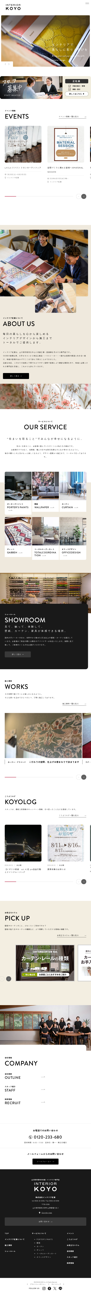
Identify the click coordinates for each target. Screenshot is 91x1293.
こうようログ (72, 1239)
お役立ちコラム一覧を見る (68, 935)
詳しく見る (14, 376)
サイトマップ (56, 1284)
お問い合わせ (44, 1221)
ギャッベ (40, 1250)
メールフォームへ (44, 1161)
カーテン (40, 1246)
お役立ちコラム (73, 1245)
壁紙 (38, 1243)
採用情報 (13, 1101)
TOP (7, 1233)
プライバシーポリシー (38, 1284)
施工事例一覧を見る (70, 703)
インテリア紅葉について (15, 1239)
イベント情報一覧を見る (69, 116)
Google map (47, 1212)
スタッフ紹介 (10, 1089)
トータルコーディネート (47, 1253)
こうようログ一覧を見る (69, 815)
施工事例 (8, 1245)
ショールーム (10, 1251)
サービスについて (39, 1233)
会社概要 (13, 1076)
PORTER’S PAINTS (45, 1239)
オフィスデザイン (44, 1257)
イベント (70, 1233)
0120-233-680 (48, 1137)
